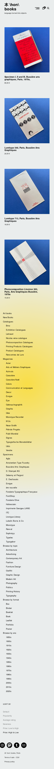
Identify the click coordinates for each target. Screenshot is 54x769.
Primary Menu (37, 8)
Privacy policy (9, 762)
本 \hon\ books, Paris (12, 753)
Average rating (9, 720)
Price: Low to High (11, 728)
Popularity (7, 715)
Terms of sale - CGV (12, 757)
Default (6, 711)
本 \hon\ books (11, 7)
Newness (7, 724)
